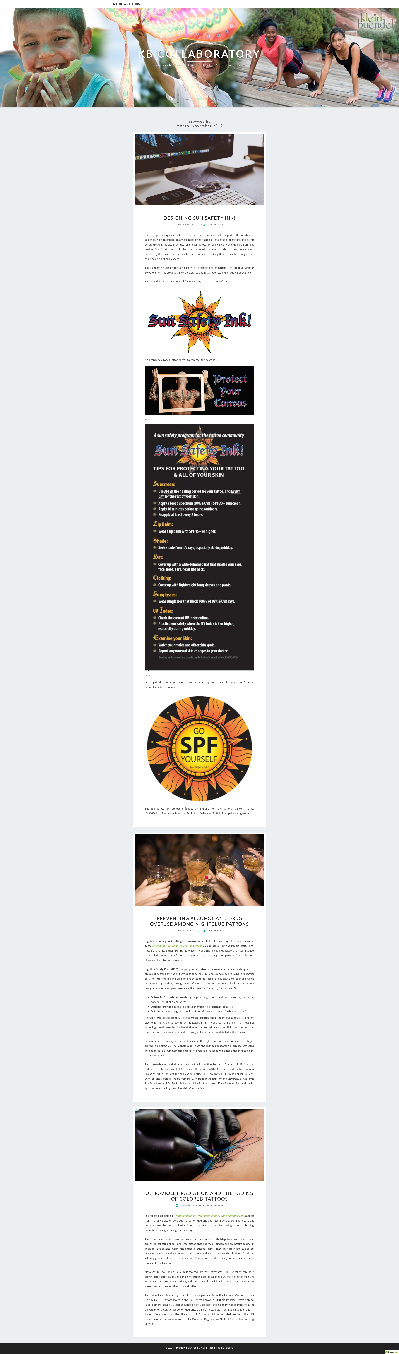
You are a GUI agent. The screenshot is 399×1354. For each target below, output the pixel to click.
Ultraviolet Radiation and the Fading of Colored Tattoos (200, 1195)
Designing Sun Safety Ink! (199, 218)
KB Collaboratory (126, 4)
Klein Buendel (215, 224)
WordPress (207, 1347)
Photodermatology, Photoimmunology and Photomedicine (209, 1216)
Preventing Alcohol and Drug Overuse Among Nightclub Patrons (199, 921)
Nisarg (229, 1347)
